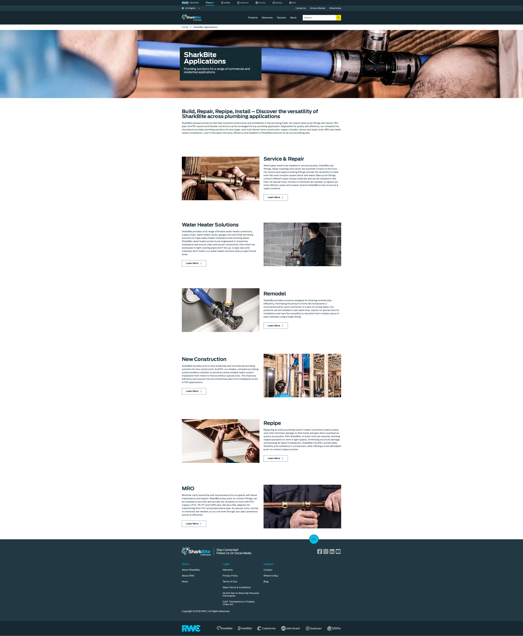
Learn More (274, 197)
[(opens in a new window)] (226, 2)
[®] (210, 2)
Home (185, 27)
